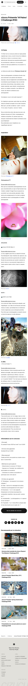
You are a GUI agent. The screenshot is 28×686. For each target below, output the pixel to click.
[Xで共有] (9, 522)
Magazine (3, 636)
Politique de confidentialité (21, 658)
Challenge (3, 6)
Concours (3, 656)
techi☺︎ (7, 288)
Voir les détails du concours (14, 510)
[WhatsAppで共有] (12, 522)
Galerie (2, 664)
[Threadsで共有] (19, 522)
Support (3, 675)
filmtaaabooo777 (10, 176)
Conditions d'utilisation (20, 656)
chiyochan (8, 238)
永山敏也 (8, 357)
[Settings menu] (25, 2)
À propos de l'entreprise (20, 664)
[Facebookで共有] (5, 522)
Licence (16, 662)
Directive (17, 660)
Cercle (2, 662)
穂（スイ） (18, 42)
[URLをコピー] (22, 522)
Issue (14, 6)
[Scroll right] (27, 6)
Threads (3, 674)
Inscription (20, 2)
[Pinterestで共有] (15, 522)
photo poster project (6, 660)
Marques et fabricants (6, 665)
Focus (9, 6)
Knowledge (19, 6)
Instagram (3, 672)
